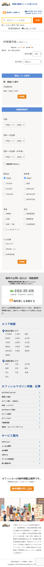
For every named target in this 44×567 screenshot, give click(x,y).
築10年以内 (31, 194)
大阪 (16, 364)
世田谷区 (8, 351)
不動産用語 (5, 422)
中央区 (17, 334)
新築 (28, 183)
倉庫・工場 (10, 224)
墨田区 (27, 351)
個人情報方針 (6, 463)
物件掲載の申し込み (22, 488)
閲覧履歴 (15, 29)
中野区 (17, 347)
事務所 (8, 214)
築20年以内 (31, 199)
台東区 (17, 342)
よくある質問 (6, 446)
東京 (7, 364)
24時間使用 (31, 224)
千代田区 (8, 334)
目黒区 (27, 347)
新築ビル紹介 (6, 397)
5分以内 (9, 189)
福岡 (7, 368)
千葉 (16, 372)
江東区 (17, 351)
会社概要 (5, 450)
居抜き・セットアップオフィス (12, 427)
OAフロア (9, 244)
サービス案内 (10, 435)
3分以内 (9, 183)
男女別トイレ (11, 249)
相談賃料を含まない (13, 164)
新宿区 (7, 338)
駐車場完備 (10, 254)
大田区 (7, 342)
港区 (26, 334)
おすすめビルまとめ (8, 392)
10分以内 (9, 194)
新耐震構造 (31, 214)
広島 (16, 368)
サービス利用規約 (8, 459)
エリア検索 (9, 323)
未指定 (8, 178)
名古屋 (27, 364)
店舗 (8, 219)
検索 (38, 20)
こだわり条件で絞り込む (14, 25)
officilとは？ (6, 442)
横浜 (26, 368)
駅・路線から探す (12, 91)
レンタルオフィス (12, 229)
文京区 (27, 342)
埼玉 (7, 372)
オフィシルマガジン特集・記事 (21, 386)
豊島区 (7, 347)
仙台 (7, 377)
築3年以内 (30, 189)
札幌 (26, 372)
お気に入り (30, 29)
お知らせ (5, 455)
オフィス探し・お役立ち (10, 401)
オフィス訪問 (6, 414)
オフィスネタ (6, 418)
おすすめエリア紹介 (8, 410)
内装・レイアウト (8, 405)
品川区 (27, 338)
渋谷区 (17, 338)
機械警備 (30, 219)
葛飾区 (7, 355)
